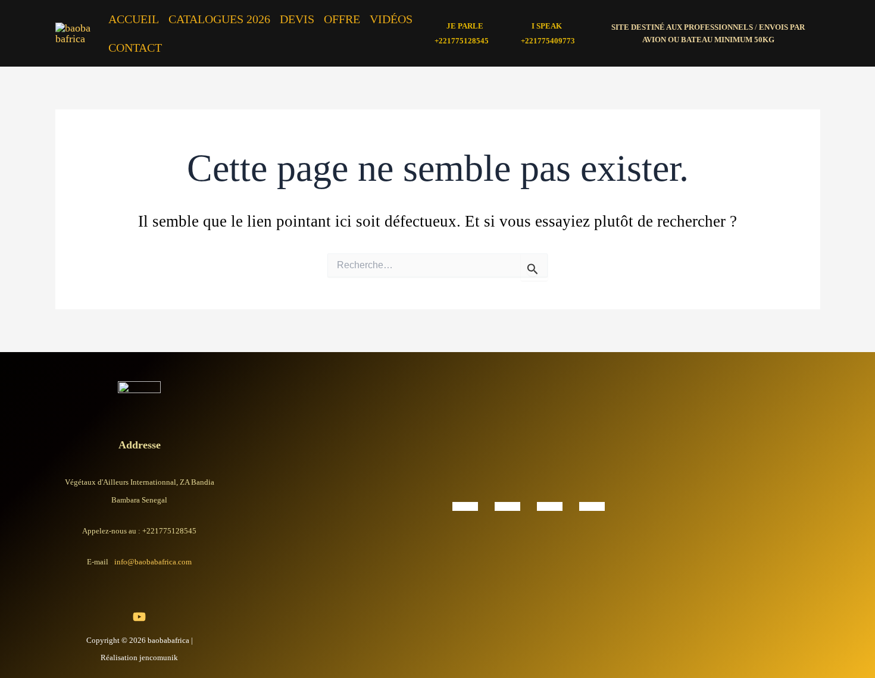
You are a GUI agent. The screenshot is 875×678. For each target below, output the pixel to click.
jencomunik (158, 657)
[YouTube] (139, 617)
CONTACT (135, 47)
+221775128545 (462, 40)
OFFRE (342, 19)
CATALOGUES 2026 (219, 19)
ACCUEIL (133, 19)
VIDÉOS (391, 19)
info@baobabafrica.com (153, 561)
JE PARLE (465, 25)
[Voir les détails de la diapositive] (465, 505)
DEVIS (297, 19)
